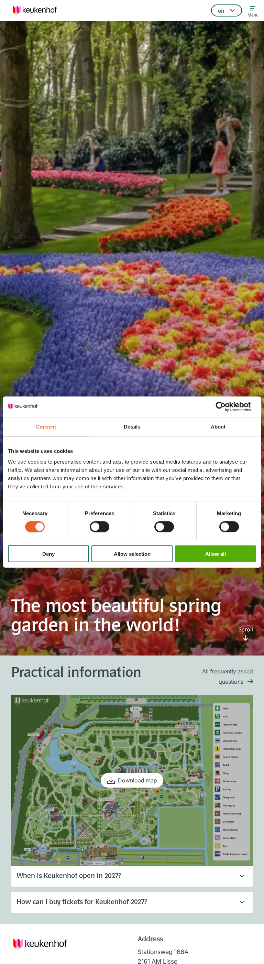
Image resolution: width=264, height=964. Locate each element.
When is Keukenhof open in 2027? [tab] (68, 876)
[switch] (99, 526)
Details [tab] (132, 426)
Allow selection (132, 554)
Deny (48, 554)
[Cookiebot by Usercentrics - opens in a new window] (226, 406)
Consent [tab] (45, 426)
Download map (137, 780)
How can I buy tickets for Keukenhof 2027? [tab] (81, 902)
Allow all (215, 554)
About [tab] (218, 426)
